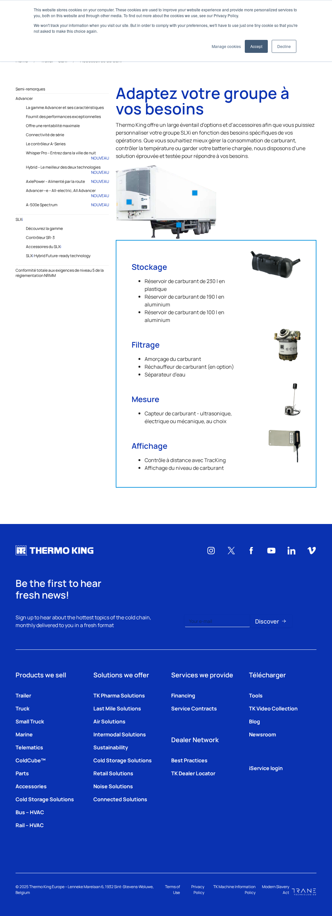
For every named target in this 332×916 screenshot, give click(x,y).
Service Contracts (194, 708)
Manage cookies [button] (226, 46)
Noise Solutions (113, 786)
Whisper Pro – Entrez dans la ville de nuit (67, 155)
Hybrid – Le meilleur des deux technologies (67, 169)
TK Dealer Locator (193, 773)
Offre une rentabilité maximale (53, 125)
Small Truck (30, 721)
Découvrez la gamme (44, 228)
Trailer (23, 695)
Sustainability (110, 747)
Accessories (31, 786)
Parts (22, 773)
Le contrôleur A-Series (45, 143)
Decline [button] (284, 46)
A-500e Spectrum (67, 204)
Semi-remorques (30, 88)
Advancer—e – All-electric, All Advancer (67, 193)
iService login (266, 768)
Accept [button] (256, 46)
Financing (183, 695)
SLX (19, 219)
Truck (23, 708)
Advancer (24, 98)
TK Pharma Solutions (119, 695)
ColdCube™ (31, 760)
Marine (24, 734)
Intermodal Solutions (119, 734)
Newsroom (262, 734)
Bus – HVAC (30, 812)
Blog (254, 721)
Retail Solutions (113, 773)
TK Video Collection (273, 708)
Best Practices (189, 760)
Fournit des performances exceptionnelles (63, 116)
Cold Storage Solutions (45, 799)
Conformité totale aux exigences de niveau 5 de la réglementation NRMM (60, 273)
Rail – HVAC (30, 825)
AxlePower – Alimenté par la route (67, 181)
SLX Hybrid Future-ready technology (58, 255)
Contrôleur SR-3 (40, 237)
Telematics (29, 747)
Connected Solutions (120, 799)
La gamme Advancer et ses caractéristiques (65, 107)
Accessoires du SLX (43, 246)
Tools (256, 695)
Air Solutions (109, 721)
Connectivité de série (45, 134)
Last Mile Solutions (117, 708)
